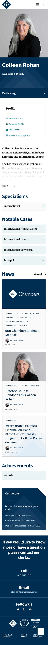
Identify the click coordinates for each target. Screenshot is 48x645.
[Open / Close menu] (37, 4)
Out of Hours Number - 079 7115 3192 (22, 525)
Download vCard (16, 118)
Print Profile (14, 130)
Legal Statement (37, 636)
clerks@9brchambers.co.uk (18, 515)
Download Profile (16, 124)
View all (38, 274)
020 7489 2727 (24, 575)
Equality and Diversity (8, 636)
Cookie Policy (24, 636)
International (12, 205)
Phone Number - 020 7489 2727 (20, 520)
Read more (6, 185)
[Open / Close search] (43, 4)
